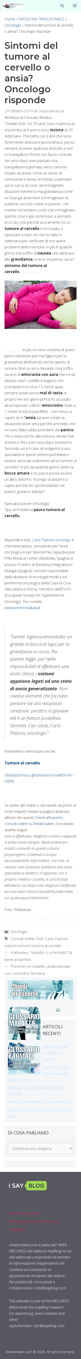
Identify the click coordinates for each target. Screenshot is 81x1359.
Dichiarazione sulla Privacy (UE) (34, 1221)
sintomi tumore (17, 945)
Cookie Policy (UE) (24, 1213)
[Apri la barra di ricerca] (62, 5)
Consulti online (22, 938)
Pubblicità (17, 1229)
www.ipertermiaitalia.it (22, 607)
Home (9, 19)
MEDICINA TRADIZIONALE (41, 19)
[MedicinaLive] (12, 5)
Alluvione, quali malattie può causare (55, 1053)
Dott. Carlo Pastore (52, 938)
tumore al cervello (46, 945)
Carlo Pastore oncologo (51, 539)
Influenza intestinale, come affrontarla (39, 1101)
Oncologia (12, 25)
